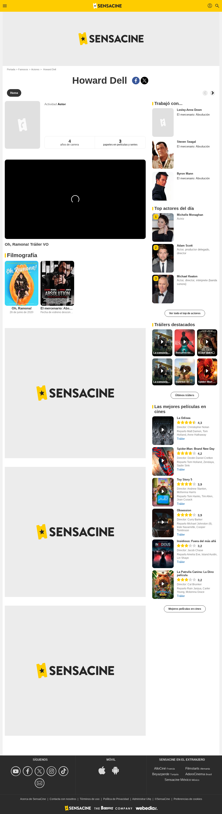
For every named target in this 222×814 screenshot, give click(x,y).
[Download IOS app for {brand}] (104, 770)
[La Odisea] (163, 430)
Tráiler (181, 438)
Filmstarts (192, 768)
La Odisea (183, 418)
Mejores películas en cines (184, 608)
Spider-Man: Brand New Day (195, 448)
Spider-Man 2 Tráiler (207, 381)
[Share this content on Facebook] (136, 80)
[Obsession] (163, 523)
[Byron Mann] (163, 186)
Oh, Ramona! (22, 308)
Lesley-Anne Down (189, 109)
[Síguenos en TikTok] (64, 771)
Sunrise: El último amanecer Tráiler (185, 381)
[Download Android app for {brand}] (117, 770)
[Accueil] (107, 6)
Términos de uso (90, 799)
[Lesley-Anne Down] (163, 122)
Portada (11, 69)
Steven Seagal (186, 141)
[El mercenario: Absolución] (57, 283)
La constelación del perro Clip (162, 352)
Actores (35, 69)
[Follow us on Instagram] (52, 771)
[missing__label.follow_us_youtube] (16, 771)
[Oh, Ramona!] (21, 283)
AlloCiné (160, 768)
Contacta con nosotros (63, 799)
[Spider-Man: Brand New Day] (163, 461)
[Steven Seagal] (163, 154)
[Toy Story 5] (163, 492)
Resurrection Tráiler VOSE (185, 352)
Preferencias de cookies (188, 799)
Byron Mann (185, 173)
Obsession (184, 510)
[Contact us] (40, 783)
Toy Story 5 (184, 479)
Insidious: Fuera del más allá (196, 541)
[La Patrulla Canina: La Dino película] (163, 584)
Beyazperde (160, 774)
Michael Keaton (187, 276)
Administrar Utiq (141, 799)
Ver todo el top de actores (185, 313)
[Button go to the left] (205, 93)
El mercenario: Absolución (57, 308)
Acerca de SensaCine (33, 799)
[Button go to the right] (212, 93)
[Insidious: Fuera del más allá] (163, 553)
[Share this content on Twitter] (144, 80)
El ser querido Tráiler (207, 352)
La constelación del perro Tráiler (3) (162, 381)
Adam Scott (185, 245)
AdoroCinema (195, 774)
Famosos (23, 69)
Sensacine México (178, 779)
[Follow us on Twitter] (40, 771)
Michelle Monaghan (190, 214)
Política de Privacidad (116, 799)
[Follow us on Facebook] (28, 771)
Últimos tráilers (184, 395)
